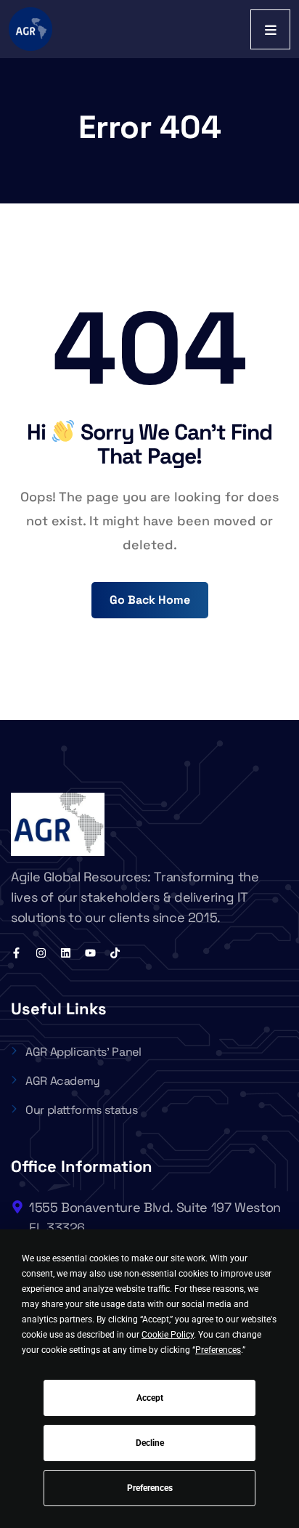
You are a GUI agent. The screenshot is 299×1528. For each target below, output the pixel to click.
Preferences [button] (218, 1350)
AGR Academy (62, 1080)
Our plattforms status (81, 1109)
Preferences (150, 1488)
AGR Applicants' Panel (83, 1051)
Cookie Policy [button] (168, 1335)
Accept (149, 1398)
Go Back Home (150, 599)
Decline (150, 1443)
